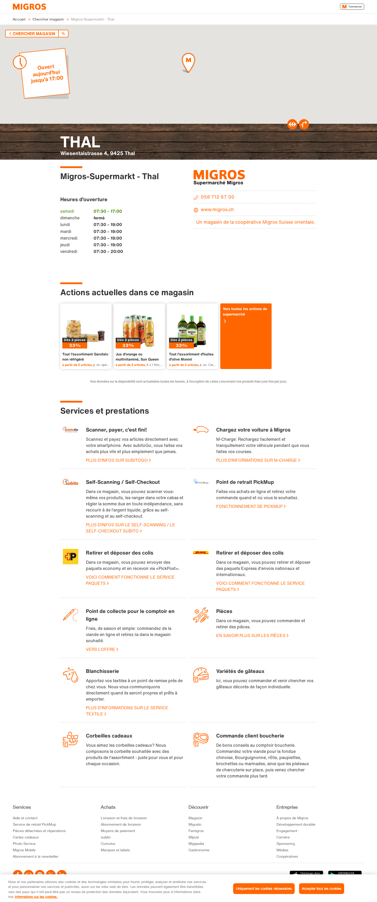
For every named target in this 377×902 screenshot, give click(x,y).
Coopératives (287, 856)
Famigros (196, 830)
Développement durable (295, 824)
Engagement (286, 830)
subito (106, 837)
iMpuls (193, 837)
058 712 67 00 (217, 196)
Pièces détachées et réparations (39, 830)
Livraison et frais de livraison (124, 818)
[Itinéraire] (292, 128)
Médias (282, 850)
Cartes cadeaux (26, 837)
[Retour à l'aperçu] (63, 33)
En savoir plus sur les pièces (250, 635)
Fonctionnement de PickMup (249, 506)
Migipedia (196, 843)
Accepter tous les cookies (321, 888)
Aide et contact (25, 818)
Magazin (195, 818)
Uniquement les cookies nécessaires (264, 888)
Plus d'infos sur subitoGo (117, 460)
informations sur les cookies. (36, 897)
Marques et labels (115, 850)
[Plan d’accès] (304, 128)
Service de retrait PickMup (34, 824)
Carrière (283, 837)
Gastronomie (199, 850)
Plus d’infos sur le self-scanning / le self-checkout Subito (130, 528)
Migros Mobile (24, 850)
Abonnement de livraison (121, 824)
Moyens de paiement (118, 830)
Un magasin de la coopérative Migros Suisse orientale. (255, 222)
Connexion (355, 6)
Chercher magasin (34, 33)
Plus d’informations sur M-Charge (256, 460)
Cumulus (108, 843)
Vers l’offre (100, 649)
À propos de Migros (292, 818)
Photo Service (24, 843)
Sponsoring (285, 843)
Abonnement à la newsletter (35, 856)
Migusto (194, 824)
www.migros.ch (217, 209)
